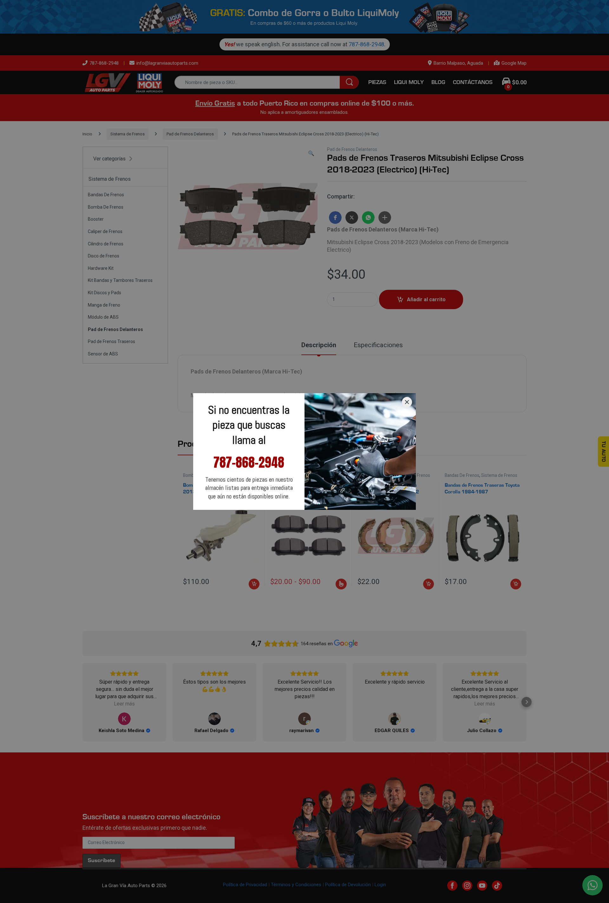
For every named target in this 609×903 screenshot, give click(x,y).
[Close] (407, 402)
